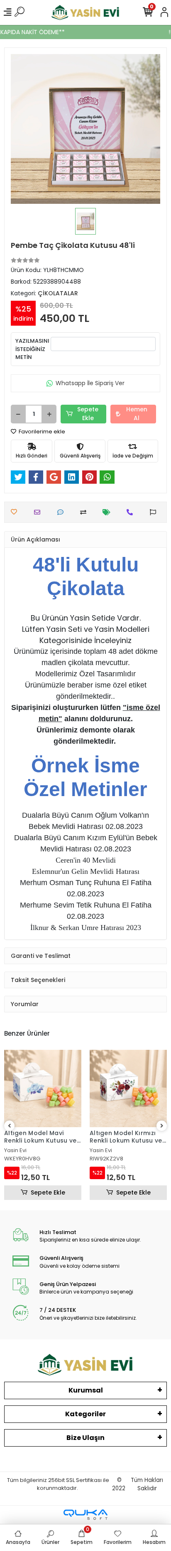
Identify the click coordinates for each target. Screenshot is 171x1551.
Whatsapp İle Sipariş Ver (90, 383)
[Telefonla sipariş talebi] (132, 512)
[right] (162, 1126)
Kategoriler (85, 1414)
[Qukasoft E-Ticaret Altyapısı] (85, 1514)
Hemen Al (136, 413)
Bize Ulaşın (85, 1437)
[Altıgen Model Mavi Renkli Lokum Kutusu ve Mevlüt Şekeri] (42, 1088)
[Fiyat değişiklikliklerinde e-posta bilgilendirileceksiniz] (108, 512)
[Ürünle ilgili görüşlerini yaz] (62, 512)
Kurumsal (85, 1390)
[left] (9, 1126)
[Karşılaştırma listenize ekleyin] (85, 512)
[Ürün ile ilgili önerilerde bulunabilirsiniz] (155, 512)
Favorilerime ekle (41, 431)
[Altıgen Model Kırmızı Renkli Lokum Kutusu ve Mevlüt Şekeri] (128, 1088)
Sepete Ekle (87, 413)
